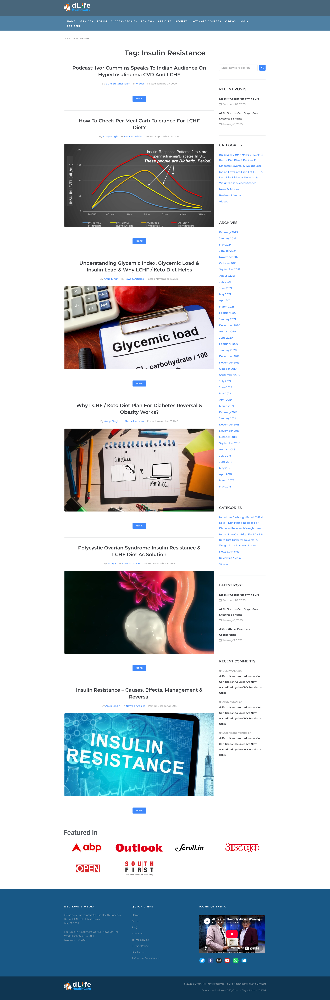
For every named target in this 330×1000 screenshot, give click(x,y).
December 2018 (229, 424)
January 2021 (227, 319)
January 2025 (227, 238)
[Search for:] (238, 68)
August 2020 (227, 331)
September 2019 (229, 375)
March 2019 (226, 406)
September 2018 (229, 443)
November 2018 (229, 430)
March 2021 (226, 306)
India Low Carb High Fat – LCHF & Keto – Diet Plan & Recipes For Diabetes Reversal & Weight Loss (241, 160)
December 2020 (229, 325)
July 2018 (225, 455)
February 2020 (228, 343)
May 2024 (225, 244)
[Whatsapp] (236, 960)
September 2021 (229, 269)
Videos (140, 83)
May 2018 (225, 468)
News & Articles (133, 136)
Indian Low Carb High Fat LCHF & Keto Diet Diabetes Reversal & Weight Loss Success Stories (241, 177)
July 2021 (225, 281)
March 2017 (226, 480)
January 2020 (228, 350)
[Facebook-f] (210, 960)
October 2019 (227, 368)
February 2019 (228, 412)
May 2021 (225, 294)
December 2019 (229, 356)
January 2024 (228, 250)
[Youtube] (227, 960)
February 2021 (228, 312)
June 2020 (226, 337)
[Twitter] (202, 960)
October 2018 (228, 437)
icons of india (212, 906)
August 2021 (227, 275)
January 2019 (227, 418)
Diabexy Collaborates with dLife (239, 98)
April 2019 (225, 399)
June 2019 (225, 387)
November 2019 (229, 362)
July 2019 (225, 381)
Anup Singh (110, 136)
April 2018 (225, 474)
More (139, 99)
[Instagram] (219, 960)
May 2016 (225, 486)
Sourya (111, 563)
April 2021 (225, 300)
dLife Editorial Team (118, 83)
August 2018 (227, 449)
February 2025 (228, 232)
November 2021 (229, 257)
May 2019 (225, 393)
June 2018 (225, 461)
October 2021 (227, 263)
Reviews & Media (230, 195)
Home (67, 38)
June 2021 (225, 288)
